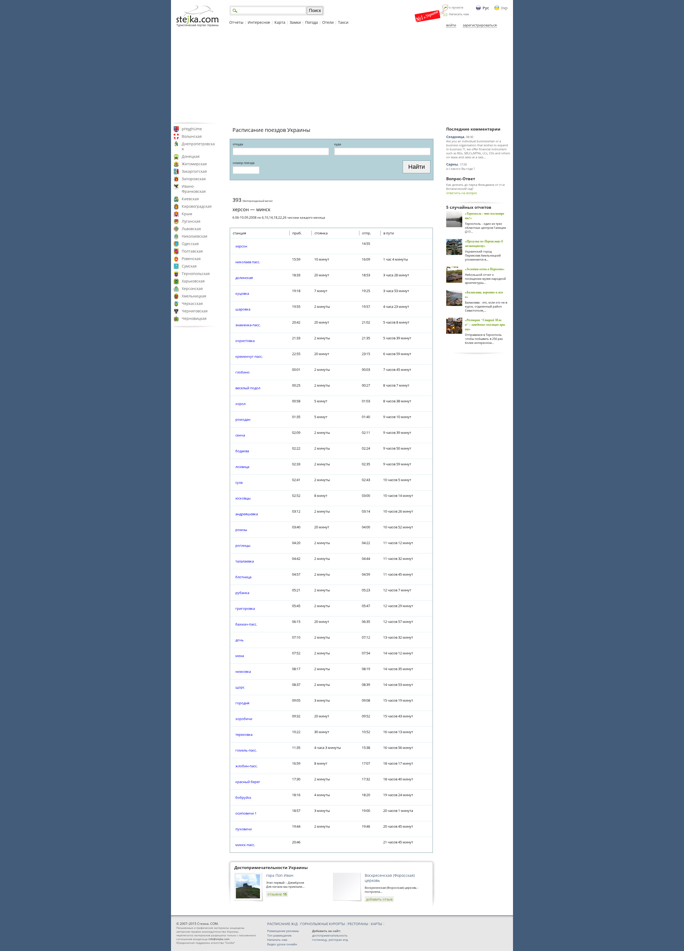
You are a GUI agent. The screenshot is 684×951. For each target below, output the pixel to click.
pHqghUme (192, 128)
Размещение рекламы (283, 931)
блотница (243, 577)
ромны (241, 529)
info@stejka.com (219, 939)
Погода (311, 22)
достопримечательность (330, 935)
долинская (244, 277)
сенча (240, 435)
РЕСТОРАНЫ (358, 923)
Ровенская (191, 258)
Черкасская (192, 303)
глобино (242, 372)
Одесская (190, 243)
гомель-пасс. (246, 750)
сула (239, 482)
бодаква (242, 451)
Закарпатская (194, 171)
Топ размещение (279, 935)
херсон (241, 246)
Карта (279, 22)
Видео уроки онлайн (282, 944)
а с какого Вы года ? (460, 169)
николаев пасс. (247, 262)
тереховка (243, 734)
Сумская (189, 266)
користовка (245, 340)
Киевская (190, 198)
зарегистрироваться (480, 25)
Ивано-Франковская (194, 189)
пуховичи (243, 829)
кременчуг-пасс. (249, 356)
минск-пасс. (245, 844)
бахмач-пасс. (246, 624)
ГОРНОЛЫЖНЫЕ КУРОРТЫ (322, 923)
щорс (239, 687)
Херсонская (192, 288)
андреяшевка (246, 514)
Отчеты (236, 22)
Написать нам (459, 14)
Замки (295, 22)
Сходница (455, 136)
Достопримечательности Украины (271, 867)
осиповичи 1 (245, 813)
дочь (239, 640)
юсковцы (243, 498)
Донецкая (191, 156)
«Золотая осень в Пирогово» (484, 269)
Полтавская (192, 251)
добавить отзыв (379, 899)
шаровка (242, 309)
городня (242, 703)
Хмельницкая (194, 295)
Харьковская (193, 281)
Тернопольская (196, 273)
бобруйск (243, 797)
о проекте (456, 7)
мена (239, 655)
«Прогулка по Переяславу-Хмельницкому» (484, 243)
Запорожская (194, 178)
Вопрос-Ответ (460, 178)
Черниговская (195, 310)
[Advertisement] (342, 75)
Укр (504, 7)
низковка (243, 671)
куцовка (242, 293)
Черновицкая (194, 318)
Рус (486, 7)
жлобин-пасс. (246, 766)
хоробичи (243, 718)
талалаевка (244, 561)
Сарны (452, 164)
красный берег (247, 781)
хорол (240, 403)
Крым (187, 213)
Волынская (192, 136)
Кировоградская (197, 206)
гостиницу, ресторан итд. (330, 940)
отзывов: (277, 894)
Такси (343, 22)
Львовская (191, 228)
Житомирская (194, 163)
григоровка (245, 608)
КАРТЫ (376, 923)
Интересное (259, 22)
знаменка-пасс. (248, 325)
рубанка (242, 592)
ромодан (242, 419)
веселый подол (247, 388)
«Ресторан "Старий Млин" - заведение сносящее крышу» (485, 324)
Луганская (191, 221)
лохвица (242, 466)
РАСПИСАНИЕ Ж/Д (282, 923)
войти (451, 25)
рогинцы (242, 545)
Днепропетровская (198, 146)
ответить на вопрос (461, 193)
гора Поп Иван (279, 875)
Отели (328, 22)
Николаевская (194, 236)
